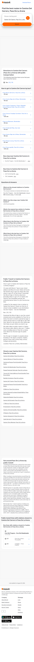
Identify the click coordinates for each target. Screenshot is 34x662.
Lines (19, 599)
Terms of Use (5, 624)
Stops (19, 607)
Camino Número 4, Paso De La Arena (13, 359)
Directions (20, 612)
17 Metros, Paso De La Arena (11, 403)
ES (3, 611)
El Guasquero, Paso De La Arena (11, 406)
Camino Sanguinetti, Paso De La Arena (13, 416)
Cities (19, 610)
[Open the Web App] (6, 621)
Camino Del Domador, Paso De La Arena (13, 400)
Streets (19, 605)
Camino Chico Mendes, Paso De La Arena (14, 422)
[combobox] (17, 16)
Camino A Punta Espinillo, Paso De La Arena (14, 409)
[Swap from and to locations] (28, 18)
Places (19, 602)
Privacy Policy (12, 624)
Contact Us (19, 624)
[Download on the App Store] (16, 617)
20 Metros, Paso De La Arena (11, 389)
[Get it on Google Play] (6, 617)
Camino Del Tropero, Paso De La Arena (13, 381)
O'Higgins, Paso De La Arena (10, 413)
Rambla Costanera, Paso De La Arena (13, 378)
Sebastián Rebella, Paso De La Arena (13, 397)
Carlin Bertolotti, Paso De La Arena (12, 419)
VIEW (29, 161)
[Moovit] (6, 2)
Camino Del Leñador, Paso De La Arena (13, 356)
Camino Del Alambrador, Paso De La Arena (14, 367)
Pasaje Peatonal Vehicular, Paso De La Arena (15, 370)
